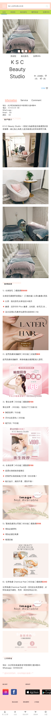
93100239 (12, 108)
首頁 (4, 12)
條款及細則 (15, 702)
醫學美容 (35, 12)
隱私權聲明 (26, 702)
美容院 (12, 12)
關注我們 (5, 684)
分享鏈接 (36, 702)
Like (43, 88)
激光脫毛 (23, 12)
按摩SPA (46, 12)
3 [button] (26, 51)
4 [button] (29, 51)
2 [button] (22, 51)
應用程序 (28, 684)
